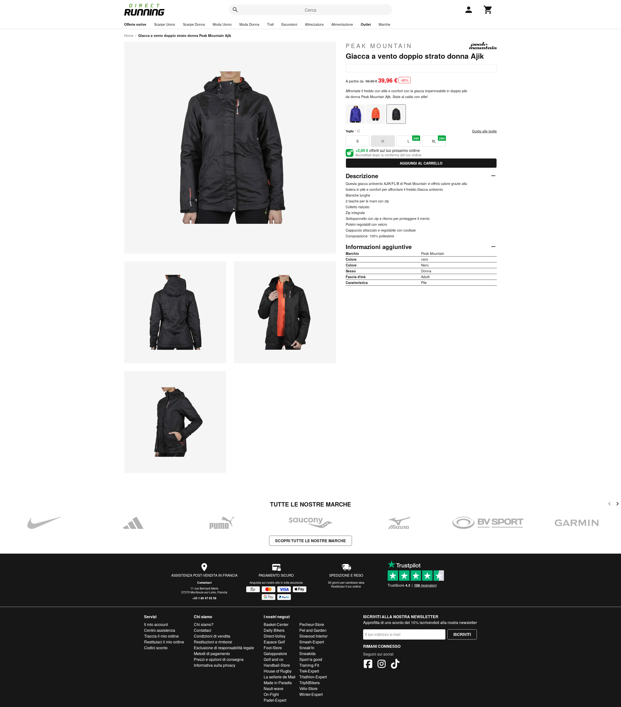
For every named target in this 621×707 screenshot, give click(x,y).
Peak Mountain (379, 46)
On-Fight (271, 694)
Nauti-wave (273, 688)
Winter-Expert (311, 694)
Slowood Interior (313, 636)
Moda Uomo (222, 24)
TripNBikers (309, 682)
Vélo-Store (308, 688)
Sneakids (307, 653)
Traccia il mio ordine (161, 636)
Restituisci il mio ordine (164, 642)
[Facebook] (368, 664)
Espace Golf (274, 642)
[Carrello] (488, 10)
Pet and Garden (313, 630)
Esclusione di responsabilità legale (224, 647)
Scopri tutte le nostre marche (310, 540)
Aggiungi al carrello (421, 163)
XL (438, 139)
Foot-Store (273, 647)
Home (128, 35)
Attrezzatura (314, 24)
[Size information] (358, 131)
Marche (384, 24)
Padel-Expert (275, 700)
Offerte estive (135, 24)
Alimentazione (342, 24)
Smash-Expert (311, 642)
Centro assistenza (159, 630)
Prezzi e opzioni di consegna (219, 659)
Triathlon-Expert (313, 677)
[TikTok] (395, 664)
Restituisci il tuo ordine (346, 586)
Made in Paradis (278, 682)
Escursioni (289, 24)
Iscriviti (462, 634)
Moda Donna (249, 24)
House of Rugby (278, 671)
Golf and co (273, 659)
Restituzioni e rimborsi (213, 642)
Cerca (310, 10)
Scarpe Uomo (164, 24)
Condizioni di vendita (212, 636)
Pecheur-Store (311, 624)
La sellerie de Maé (279, 677)
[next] (617, 504)
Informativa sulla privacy (214, 665)
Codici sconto (156, 647)
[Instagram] (381, 664)
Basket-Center (276, 624)
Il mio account (156, 624)
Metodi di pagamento (212, 653)
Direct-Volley (275, 636)
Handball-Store (277, 665)
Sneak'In (306, 647)
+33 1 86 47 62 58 (204, 598)
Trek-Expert (309, 671)
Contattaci (204, 582)
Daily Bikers (274, 630)
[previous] (609, 504)
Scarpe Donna (194, 24)
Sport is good (310, 659)
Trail (270, 24)
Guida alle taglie (484, 131)
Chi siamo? (203, 624)
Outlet (366, 24)
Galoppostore (275, 653)
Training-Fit (309, 665)
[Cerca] (235, 9)
